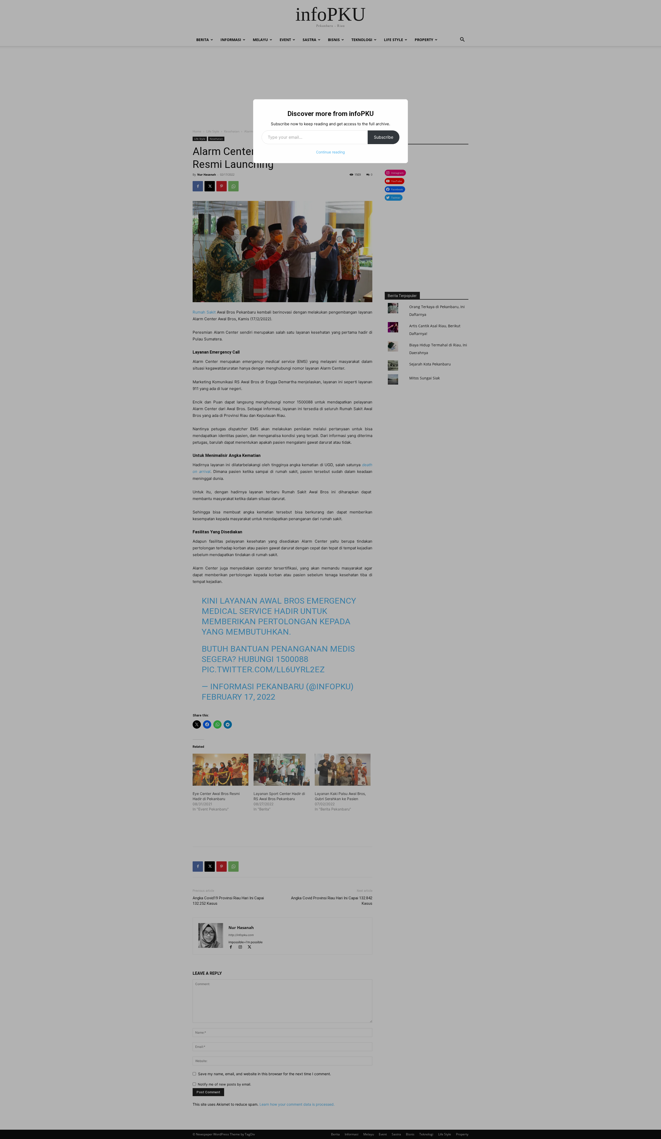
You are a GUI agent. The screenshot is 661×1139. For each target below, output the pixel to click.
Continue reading (330, 152)
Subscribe (383, 137)
